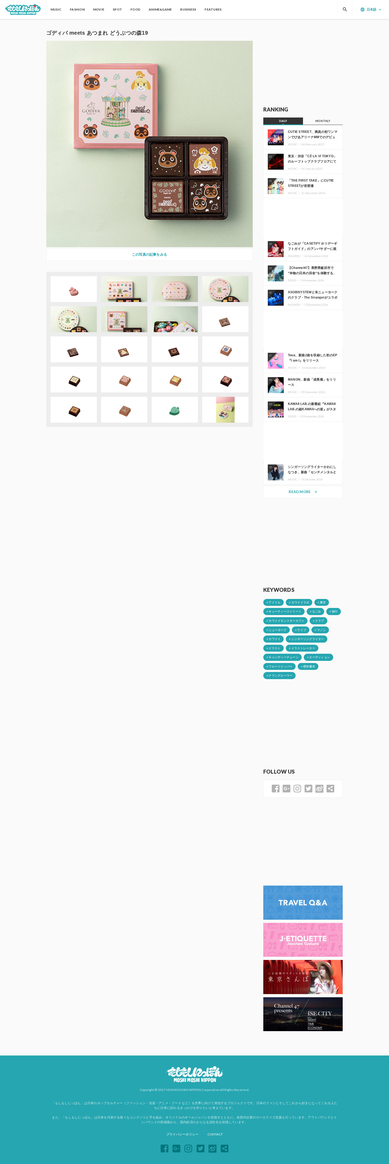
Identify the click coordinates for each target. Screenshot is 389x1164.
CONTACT (215, 1134)
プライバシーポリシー (182, 1134)
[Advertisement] (303, 63)
